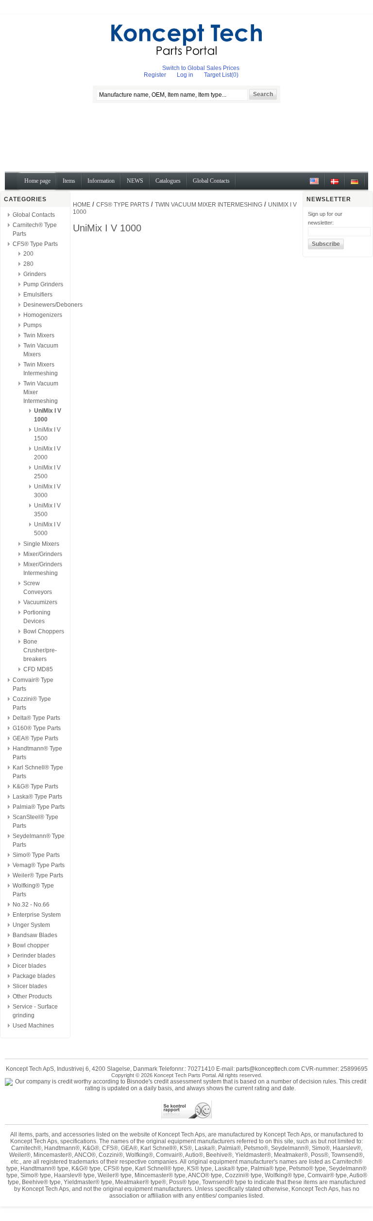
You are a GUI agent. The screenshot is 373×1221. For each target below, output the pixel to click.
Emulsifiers (37, 294)
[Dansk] (334, 185)
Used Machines (33, 1025)
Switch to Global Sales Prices (200, 68)
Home (81, 204)
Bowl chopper (31, 945)
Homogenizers (42, 315)
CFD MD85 (38, 669)
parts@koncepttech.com (268, 1068)
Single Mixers (41, 544)
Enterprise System (37, 914)
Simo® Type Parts (36, 855)
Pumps (32, 325)
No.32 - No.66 (31, 904)
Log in (185, 74)
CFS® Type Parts (35, 244)
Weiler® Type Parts (38, 875)
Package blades (34, 976)
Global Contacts (34, 214)
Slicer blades (30, 986)
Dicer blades (29, 965)
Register (155, 74)
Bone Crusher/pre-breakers (40, 650)
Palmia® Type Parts (39, 806)
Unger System (31, 925)
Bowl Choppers (43, 631)
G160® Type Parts (37, 728)
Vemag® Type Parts (39, 865)
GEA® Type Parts (35, 738)
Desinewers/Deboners (53, 304)
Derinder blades (34, 955)
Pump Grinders (43, 284)
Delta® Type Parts (36, 718)
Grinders (34, 274)
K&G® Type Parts (35, 786)
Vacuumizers (40, 602)
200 (28, 253)
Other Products (32, 996)
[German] (354, 185)
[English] (314, 185)
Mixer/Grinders (42, 554)
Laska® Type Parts (37, 796)
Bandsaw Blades (35, 935)
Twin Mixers (38, 335)
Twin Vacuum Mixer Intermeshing (208, 204)
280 (28, 264)
